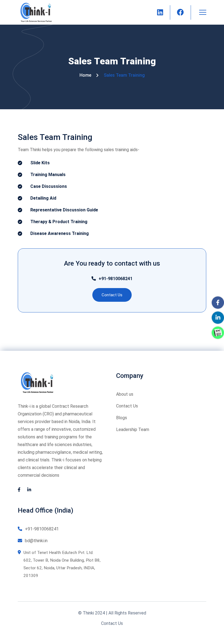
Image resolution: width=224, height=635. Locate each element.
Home (85, 75)
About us (124, 394)
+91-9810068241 (115, 278)
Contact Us (127, 406)
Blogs (121, 417)
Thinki (88, 613)
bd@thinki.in (36, 540)
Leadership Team (132, 429)
